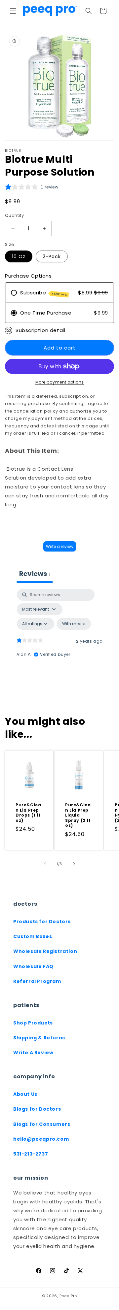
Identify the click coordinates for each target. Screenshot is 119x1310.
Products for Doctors (42, 921)
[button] (13, 11)
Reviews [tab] (34, 573)
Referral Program (37, 981)
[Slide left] (45, 864)
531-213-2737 (30, 1154)
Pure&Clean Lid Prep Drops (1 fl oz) (28, 812)
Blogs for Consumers (41, 1124)
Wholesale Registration (45, 951)
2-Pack (52, 256)
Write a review (59, 546)
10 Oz (18, 256)
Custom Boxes (32, 936)
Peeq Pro (68, 1295)
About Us (25, 1094)
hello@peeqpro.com (41, 1139)
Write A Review (33, 1052)
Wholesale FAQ (33, 966)
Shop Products (33, 1023)
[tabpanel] (59, 645)
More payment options (59, 382)
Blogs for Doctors (37, 1109)
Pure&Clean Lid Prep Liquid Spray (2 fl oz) (78, 815)
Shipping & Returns (39, 1037)
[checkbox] (74, 624)
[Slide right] (74, 864)
